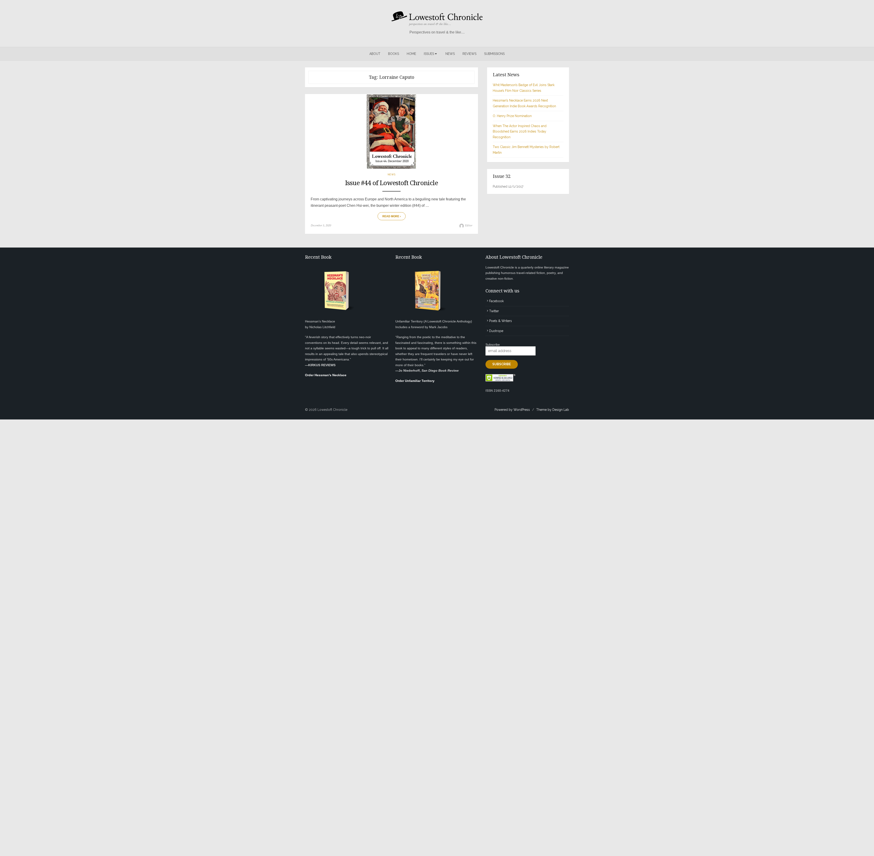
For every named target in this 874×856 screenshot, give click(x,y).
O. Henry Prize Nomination (512, 116)
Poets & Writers (500, 321)
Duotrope (496, 331)
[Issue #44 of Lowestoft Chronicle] (391, 131)
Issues (429, 54)
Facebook (496, 301)
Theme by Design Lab (552, 409)
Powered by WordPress (512, 409)
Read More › (391, 216)
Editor (468, 225)
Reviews (469, 54)
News (450, 54)
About (374, 54)
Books (393, 54)
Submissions (494, 54)
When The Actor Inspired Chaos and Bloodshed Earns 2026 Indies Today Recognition (519, 131)
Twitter (494, 311)
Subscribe (492, 344)
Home (411, 54)
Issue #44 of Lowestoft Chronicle (391, 183)
